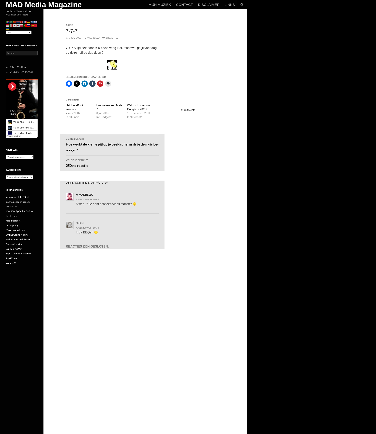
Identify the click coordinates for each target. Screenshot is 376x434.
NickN (80, 223)
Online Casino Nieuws (17, 234)
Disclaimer (209, 5)
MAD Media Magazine (44, 5)
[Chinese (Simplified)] (14, 21)
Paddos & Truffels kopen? (19, 239)
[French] (25, 21)
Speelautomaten (14, 244)
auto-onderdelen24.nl (17, 197)
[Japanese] (14, 25)
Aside (69, 25)
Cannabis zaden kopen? (18, 201)
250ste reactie (77, 163)
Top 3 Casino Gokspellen (18, 253)
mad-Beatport (13, 220)
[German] (29, 21)
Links (230, 5)
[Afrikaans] (7, 21)
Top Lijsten (11, 258)
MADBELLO (93, 37)
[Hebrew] (36, 21)
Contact (184, 5)
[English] (22, 21)
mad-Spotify (12, 225)
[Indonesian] (7, 25)
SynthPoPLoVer (14, 248)
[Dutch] (18, 21)
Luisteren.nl (12, 215)
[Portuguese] (25, 25)
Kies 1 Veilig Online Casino (19, 211)
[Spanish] (32, 25)
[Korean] (18, 25)
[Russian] (29, 25)
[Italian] (11, 25)
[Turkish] (36, 25)
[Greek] (32, 21)
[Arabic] (11, 21)
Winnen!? (11, 262)
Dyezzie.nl (11, 206)
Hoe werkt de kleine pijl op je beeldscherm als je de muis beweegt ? (112, 144)
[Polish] (22, 25)
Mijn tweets (188, 109)
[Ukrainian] (7, 28)
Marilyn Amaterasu (15, 230)
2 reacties (112, 37)
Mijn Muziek (159, 5)
